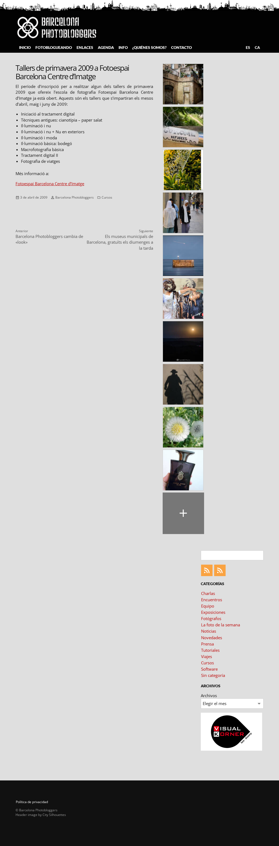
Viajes (206, 656)
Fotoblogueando (53, 47)
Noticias (208, 631)
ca (257, 47)
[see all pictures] (183, 513)
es (248, 47)
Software (209, 669)
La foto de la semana (220, 624)
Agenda (106, 47)
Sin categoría (213, 675)
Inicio (25, 47)
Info (123, 47)
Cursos (107, 197)
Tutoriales (210, 650)
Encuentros (211, 599)
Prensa (207, 644)
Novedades (211, 637)
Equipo (207, 606)
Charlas (208, 593)
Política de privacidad (32, 802)
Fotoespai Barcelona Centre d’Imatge (50, 183)
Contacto (181, 47)
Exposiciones (213, 612)
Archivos (209, 695)
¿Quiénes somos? (149, 47)
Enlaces (85, 47)
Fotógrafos (211, 618)
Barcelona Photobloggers (74, 197)
